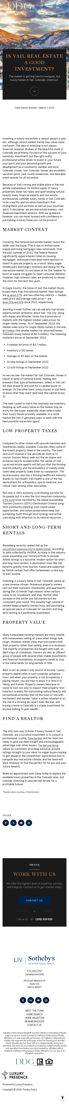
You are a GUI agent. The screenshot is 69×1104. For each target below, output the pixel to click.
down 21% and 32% (13, 302)
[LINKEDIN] (30, 1000)
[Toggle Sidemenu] (58, 7)
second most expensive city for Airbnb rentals (27, 549)
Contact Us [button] (34, 1025)
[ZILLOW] (46, 1000)
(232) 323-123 (44, 919)
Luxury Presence (24, 1084)
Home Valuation (34, 1018)
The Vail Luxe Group (48, 745)
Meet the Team (34, 1010)
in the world (9, 500)
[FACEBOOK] (23, 1000)
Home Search (34, 1014)
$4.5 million (9, 330)
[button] (34, 900)
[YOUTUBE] (38, 1000)
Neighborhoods (34, 1021)
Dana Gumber (35, 738)
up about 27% (14, 295)
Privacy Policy (30, 1089)
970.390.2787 (34, 971)
